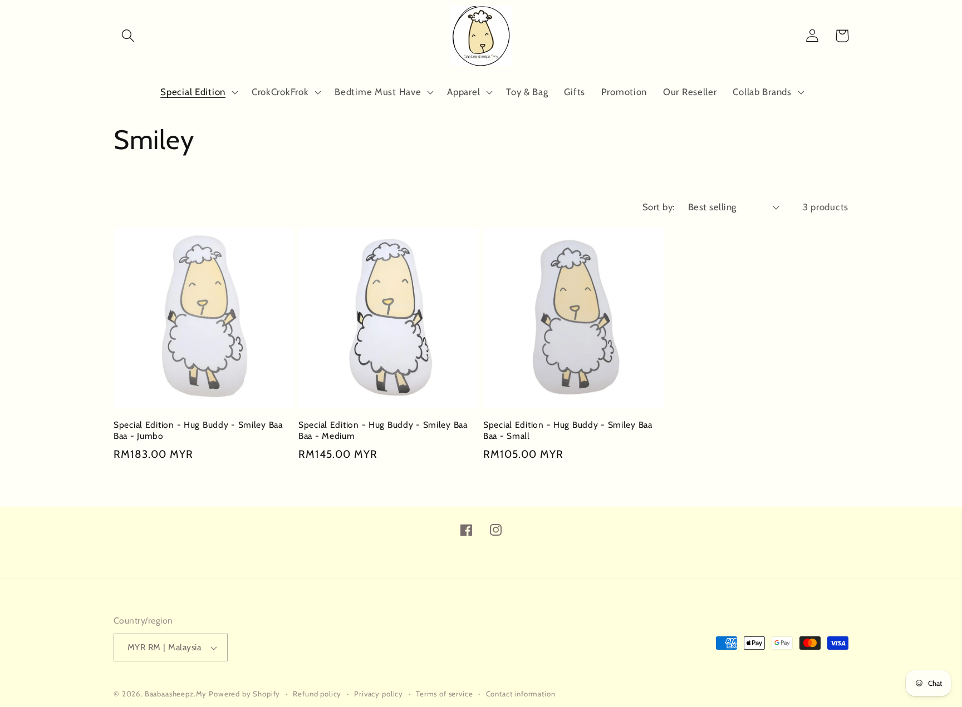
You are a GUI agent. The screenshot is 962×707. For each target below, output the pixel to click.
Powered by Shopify (244, 693)
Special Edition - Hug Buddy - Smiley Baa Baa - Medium (383, 430)
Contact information (521, 693)
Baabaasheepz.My (176, 693)
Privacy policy (378, 693)
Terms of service (444, 693)
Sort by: (658, 206)
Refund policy (317, 693)
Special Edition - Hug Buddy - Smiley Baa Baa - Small (567, 430)
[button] (128, 36)
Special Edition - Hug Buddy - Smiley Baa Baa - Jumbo (198, 430)
